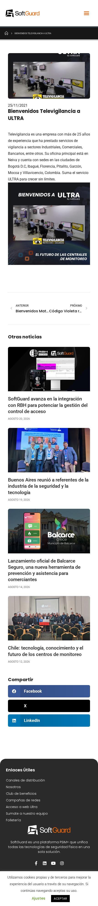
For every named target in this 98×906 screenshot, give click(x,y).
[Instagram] (62, 863)
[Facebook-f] (36, 863)
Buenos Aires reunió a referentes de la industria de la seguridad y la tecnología (48, 486)
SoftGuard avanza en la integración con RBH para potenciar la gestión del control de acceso (48, 405)
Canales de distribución (25, 780)
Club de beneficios (21, 793)
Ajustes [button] (38, 898)
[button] (86, 13)
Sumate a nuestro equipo (27, 813)
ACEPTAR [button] (60, 898)
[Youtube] (53, 863)
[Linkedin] (45, 863)
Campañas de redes (23, 800)
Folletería (13, 820)
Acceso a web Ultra (21, 807)
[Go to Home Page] (6, 33)
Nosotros (13, 787)
